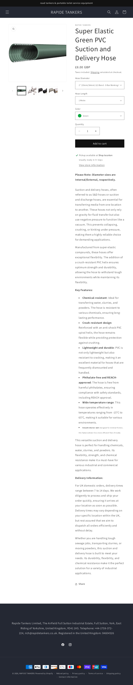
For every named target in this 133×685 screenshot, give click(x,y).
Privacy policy (78, 673)
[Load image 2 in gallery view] (32, 90)
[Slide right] (62, 91)
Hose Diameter (82, 78)
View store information (92, 165)
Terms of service (95, 673)
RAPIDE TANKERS (27, 673)
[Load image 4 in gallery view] (53, 90)
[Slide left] (12, 91)
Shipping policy (113, 673)
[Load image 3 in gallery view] (42, 90)
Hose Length (81, 93)
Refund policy (62, 673)
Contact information (68, 677)
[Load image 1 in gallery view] (21, 90)
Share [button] (82, 583)
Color (77, 108)
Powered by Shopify (44, 673)
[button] (7, 12)
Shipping (95, 72)
